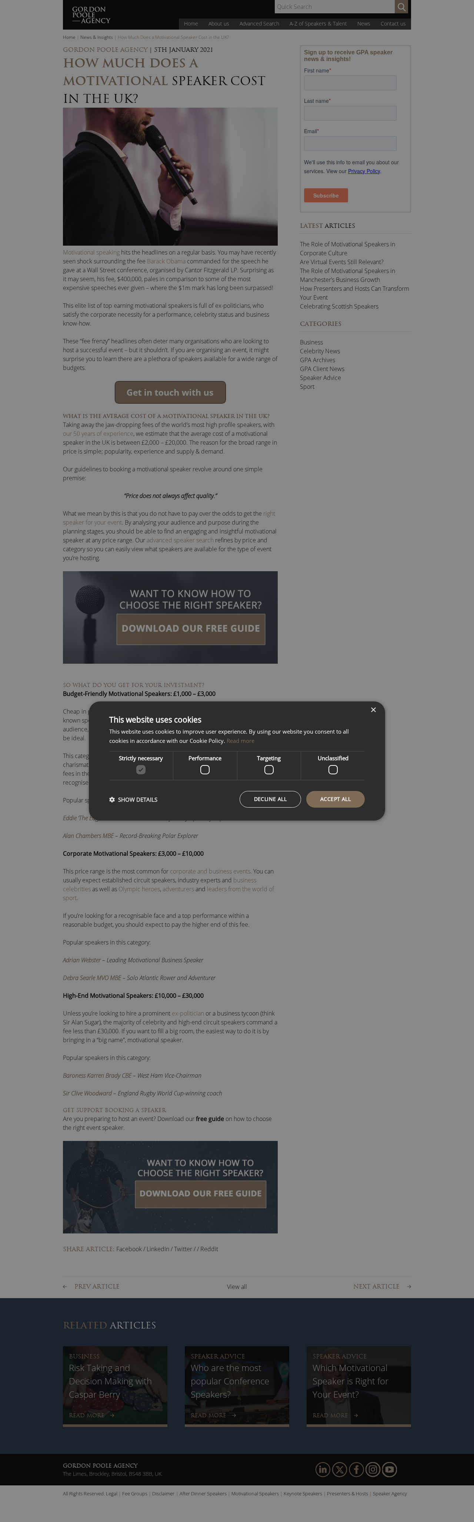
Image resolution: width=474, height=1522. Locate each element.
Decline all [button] (270, 798)
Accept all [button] (335, 798)
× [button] (373, 710)
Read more (240, 740)
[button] (133, 799)
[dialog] (237, 761)
